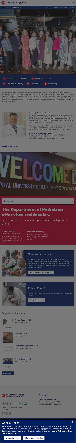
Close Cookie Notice (34, 438)
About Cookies (12, 438)
